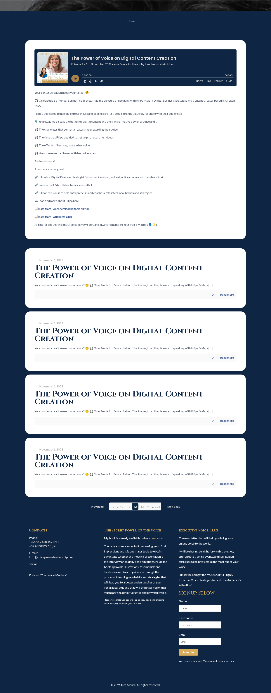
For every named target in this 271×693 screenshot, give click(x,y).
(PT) (44, 541)
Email (182, 634)
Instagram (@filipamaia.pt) (55, 216)
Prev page (97, 506)
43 (142, 506)
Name (183, 601)
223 (157, 506)
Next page (173, 506)
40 (121, 506)
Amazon (157, 538)
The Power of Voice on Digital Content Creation (118, 272)
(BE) (43, 546)
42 (135, 506)
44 (148, 506)
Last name (186, 618)
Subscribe (188, 652)
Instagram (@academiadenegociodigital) (64, 208)
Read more (227, 294)
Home (131, 21)
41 (128, 506)
